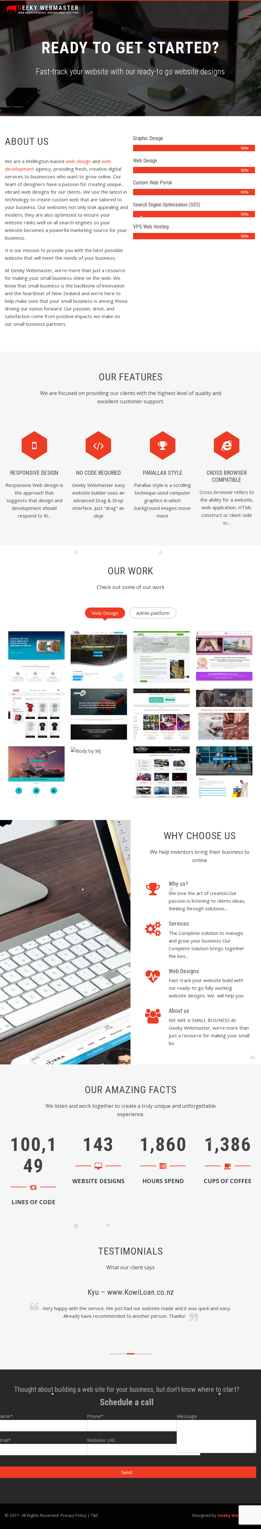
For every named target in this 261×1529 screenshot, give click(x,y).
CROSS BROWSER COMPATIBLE (227, 476)
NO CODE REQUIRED (98, 472)
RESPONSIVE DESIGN (34, 472)
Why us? (178, 883)
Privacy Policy (73, 1515)
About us (179, 1010)
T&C (94, 1515)
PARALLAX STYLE (162, 472)
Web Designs (184, 971)
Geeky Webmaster (236, 1515)
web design (78, 161)
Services (179, 923)
